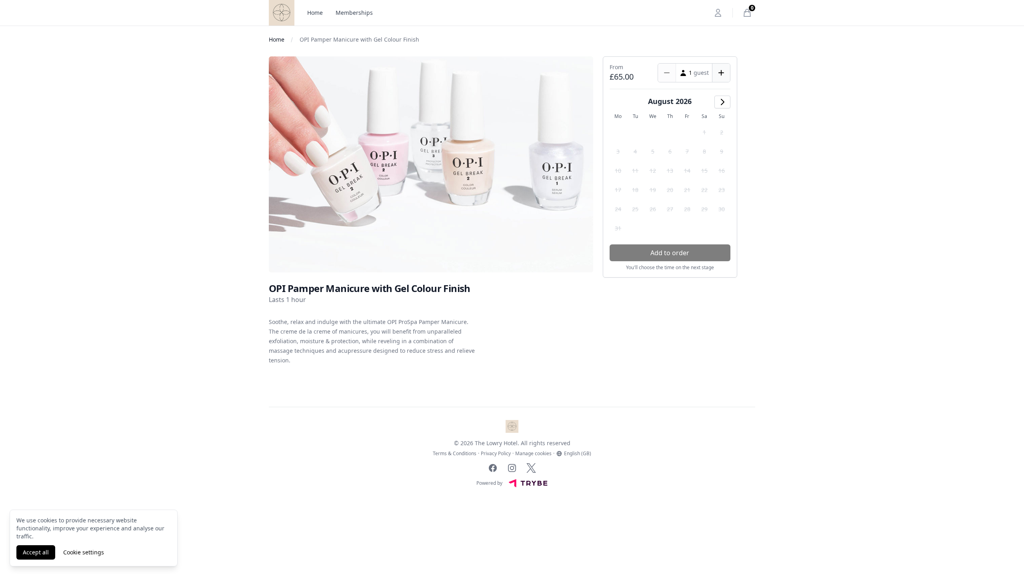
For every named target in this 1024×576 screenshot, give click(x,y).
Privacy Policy (496, 453)
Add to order (669, 252)
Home (315, 12)
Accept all (36, 552)
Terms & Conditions (454, 453)
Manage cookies (533, 453)
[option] (704, 132)
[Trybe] (528, 483)
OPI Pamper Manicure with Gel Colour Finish (359, 39)
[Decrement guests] (667, 73)
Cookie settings (83, 552)
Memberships (354, 12)
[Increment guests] (721, 73)
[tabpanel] (431, 164)
